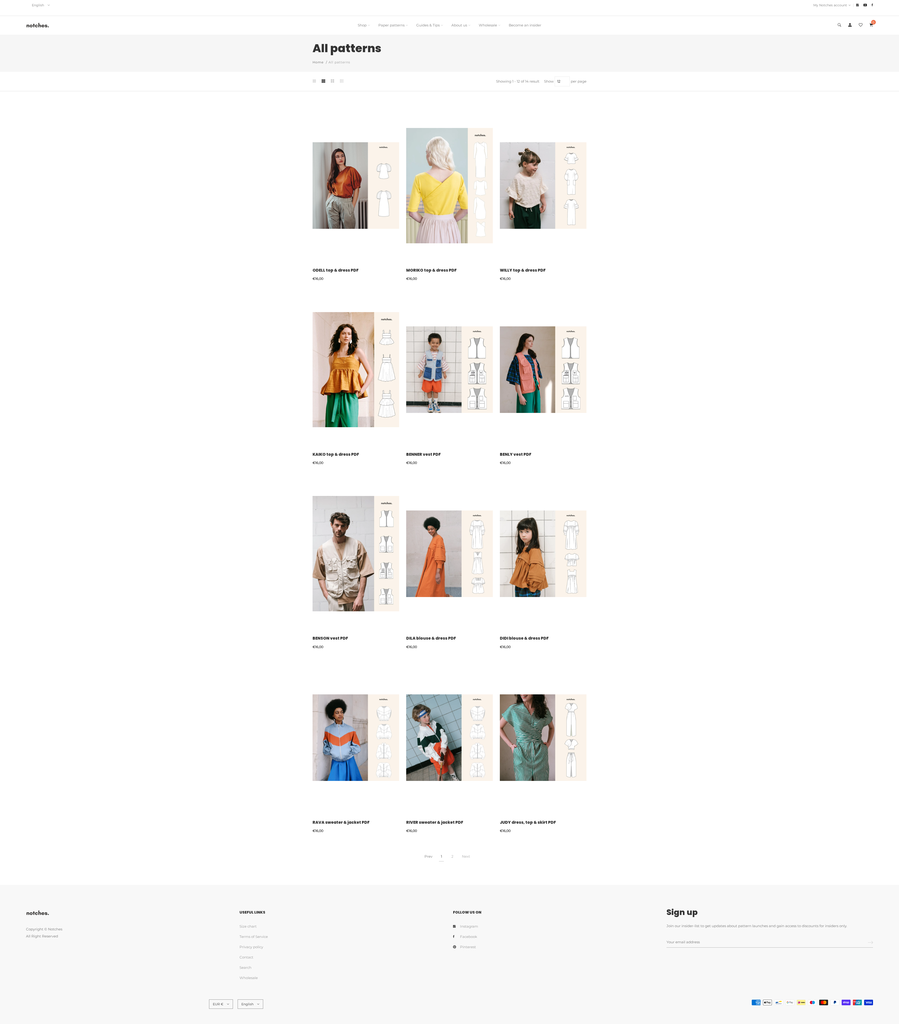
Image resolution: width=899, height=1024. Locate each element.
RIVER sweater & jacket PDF (434, 822)
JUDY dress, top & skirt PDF (528, 822)
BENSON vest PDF (330, 638)
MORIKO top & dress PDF (431, 270)
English (38, 5)
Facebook (468, 936)
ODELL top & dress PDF (336, 270)
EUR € (218, 1004)
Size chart (248, 926)
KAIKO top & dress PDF (336, 454)
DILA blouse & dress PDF (431, 638)
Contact (246, 957)
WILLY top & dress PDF (523, 270)
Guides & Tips (428, 25)
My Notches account (830, 5)
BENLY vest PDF (515, 454)
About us (459, 25)
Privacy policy (251, 947)
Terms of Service (253, 936)
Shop (362, 25)
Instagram (469, 926)
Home (318, 62)
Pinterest (468, 947)
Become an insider (525, 25)
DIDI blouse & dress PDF (524, 638)
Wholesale (488, 25)
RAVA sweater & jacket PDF (341, 822)
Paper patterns (391, 25)
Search (245, 967)
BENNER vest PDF (423, 454)
